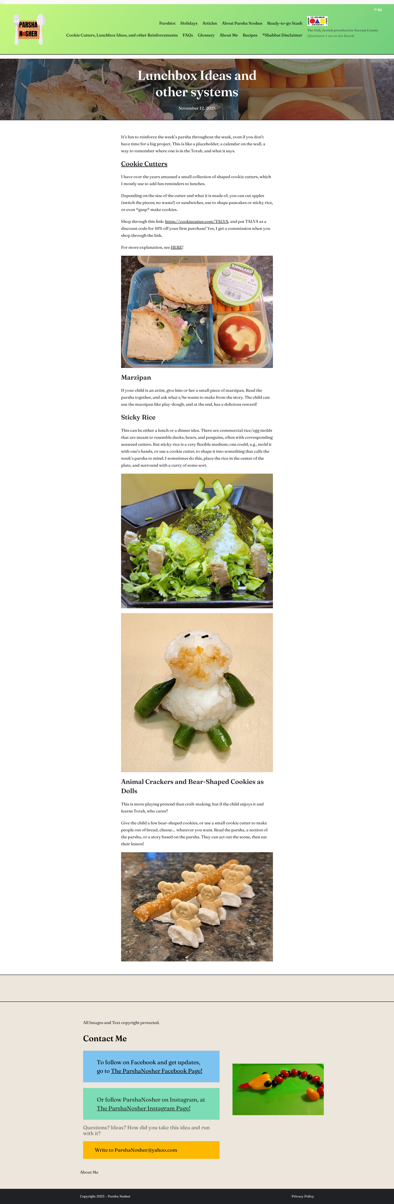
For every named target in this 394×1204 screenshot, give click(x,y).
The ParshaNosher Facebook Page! (156, 1070)
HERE (176, 247)
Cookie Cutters (144, 164)
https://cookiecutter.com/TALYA (196, 221)
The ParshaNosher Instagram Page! (143, 1108)
